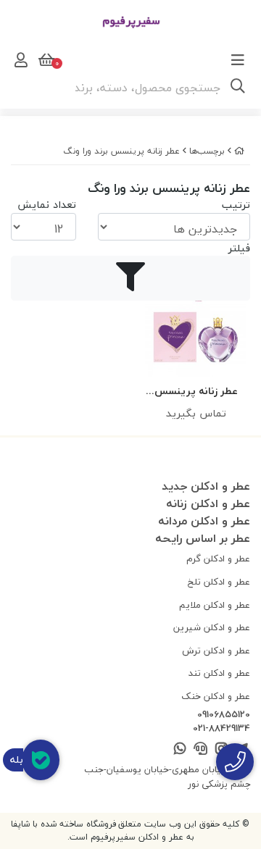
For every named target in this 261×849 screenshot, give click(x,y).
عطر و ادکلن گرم (218, 558)
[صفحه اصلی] (239, 151)
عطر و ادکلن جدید (206, 486)
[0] (45, 60)
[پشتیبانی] (200, 749)
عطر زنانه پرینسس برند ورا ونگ (121, 151)
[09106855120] (235, 761)
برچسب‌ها (207, 151)
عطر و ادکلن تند (219, 673)
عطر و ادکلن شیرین (211, 627)
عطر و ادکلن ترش (216, 650)
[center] (238, 87)
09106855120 (223, 715)
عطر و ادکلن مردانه (204, 521)
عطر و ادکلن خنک (215, 696)
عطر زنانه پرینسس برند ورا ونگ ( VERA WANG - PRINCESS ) (196, 391)
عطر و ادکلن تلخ (219, 582)
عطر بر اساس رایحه (202, 538)
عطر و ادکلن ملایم (214, 605)
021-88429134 (221, 729)
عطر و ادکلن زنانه (208, 503)
